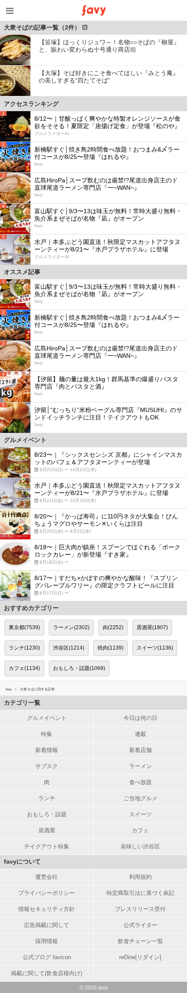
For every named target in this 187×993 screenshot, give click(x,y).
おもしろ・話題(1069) (79, 668)
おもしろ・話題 (47, 814)
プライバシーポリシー (46, 893)
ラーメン (140, 766)
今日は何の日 (140, 718)
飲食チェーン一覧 (140, 941)
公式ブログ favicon (47, 957)
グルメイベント (47, 718)
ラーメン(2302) (71, 627)
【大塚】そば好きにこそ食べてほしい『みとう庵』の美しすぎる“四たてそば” (109, 76)
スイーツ (140, 814)
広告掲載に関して (46, 925)
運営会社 (46, 877)
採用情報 (46, 941)
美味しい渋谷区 (140, 846)
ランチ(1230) (24, 648)
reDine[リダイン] (140, 957)
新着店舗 (140, 750)
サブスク (46, 766)
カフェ (140, 830)
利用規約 (140, 877)
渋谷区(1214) (68, 648)
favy (9, 689)
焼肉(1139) (110, 648)
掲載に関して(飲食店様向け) (46, 973)
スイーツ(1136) (155, 648)
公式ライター (140, 925)
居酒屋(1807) (152, 627)
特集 (46, 734)
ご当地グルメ (140, 798)
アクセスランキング (31, 103)
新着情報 (46, 750)
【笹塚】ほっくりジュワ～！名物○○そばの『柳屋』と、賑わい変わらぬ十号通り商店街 (109, 46)
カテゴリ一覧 (22, 702)
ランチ (46, 798)
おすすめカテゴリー (31, 607)
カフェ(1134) (24, 668)
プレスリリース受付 (140, 909)
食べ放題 (140, 782)
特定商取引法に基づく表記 (140, 893)
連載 (140, 734)
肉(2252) (113, 627)
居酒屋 (46, 830)
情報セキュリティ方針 (46, 909)
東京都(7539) (24, 627)
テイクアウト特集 (46, 846)
